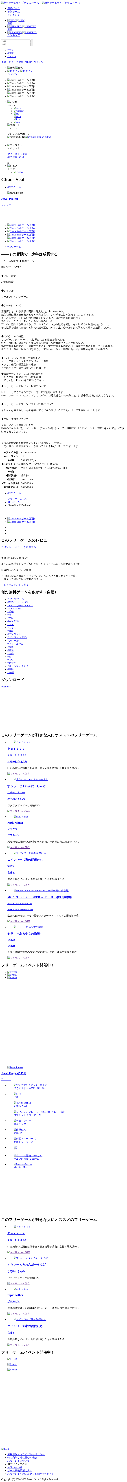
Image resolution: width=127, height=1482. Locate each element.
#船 (9, 656)
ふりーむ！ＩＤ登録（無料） (17, 62)
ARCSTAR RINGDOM (19, 903)
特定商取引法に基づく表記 (22, 1457)
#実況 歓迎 (13, 621)
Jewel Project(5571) (13, 1073)
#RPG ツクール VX (17, 602)
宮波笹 (11, 866)
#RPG (10, 660)
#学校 (10, 611)
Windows (6, 686)
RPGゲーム (13, 502)
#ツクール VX (15, 644)
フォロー (6, 204)
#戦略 (10, 631)
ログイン (38, 62)
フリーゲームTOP (17, 499)
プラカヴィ (13, 828)
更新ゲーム (13, 11)
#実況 (10, 618)
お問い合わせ (14, 1467)
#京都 (10, 672)
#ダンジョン (14, 634)
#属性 (10, 669)
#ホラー (11, 50)
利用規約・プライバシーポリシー (26, 1454)
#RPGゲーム (14, 187)
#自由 (10, 653)
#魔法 (10, 650)
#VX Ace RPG (14, 608)
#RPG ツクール (15, 599)
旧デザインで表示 (17, 1464)
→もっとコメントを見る (14, 584)
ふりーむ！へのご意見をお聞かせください (31, 1473)
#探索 (10, 53)
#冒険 (10, 647)
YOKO (11, 940)
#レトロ (11, 56)
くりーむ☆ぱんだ (17, 755)
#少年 (10, 624)
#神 (9, 614)
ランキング (13, 15)
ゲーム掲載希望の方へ (19, 1470)
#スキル (11, 627)
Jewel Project (9, 198)
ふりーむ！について (18, 1461)
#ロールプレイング (17, 666)
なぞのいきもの (16, 792)
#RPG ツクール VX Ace (20, 605)
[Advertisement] (57, 213)
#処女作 (11, 662)
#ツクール (13, 640)
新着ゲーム (13, 8)
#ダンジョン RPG (17, 637)
